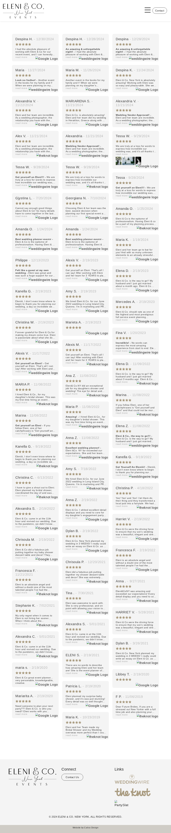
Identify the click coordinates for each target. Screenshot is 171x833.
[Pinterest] (39, 793)
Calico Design (91, 827)
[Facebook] (26, 793)
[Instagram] (32, 793)
